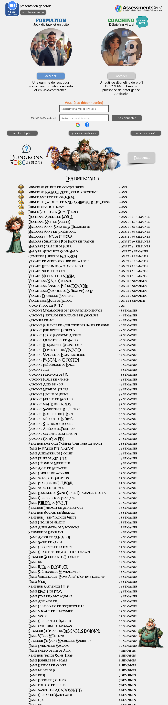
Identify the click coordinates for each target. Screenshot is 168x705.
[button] (121, 76)
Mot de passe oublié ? (43, 117)
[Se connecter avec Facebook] (87, 124)
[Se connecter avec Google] (78, 125)
